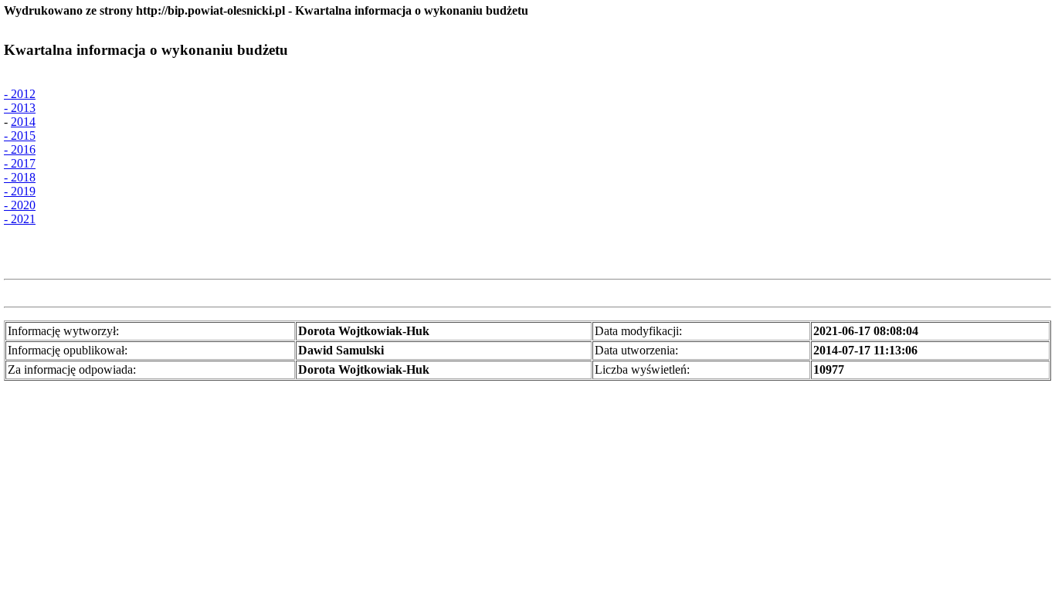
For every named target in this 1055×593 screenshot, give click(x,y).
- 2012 (20, 93)
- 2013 (20, 107)
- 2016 (20, 149)
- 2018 (20, 177)
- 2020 (20, 205)
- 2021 (20, 218)
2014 (23, 121)
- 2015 (20, 135)
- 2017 (20, 163)
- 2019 (20, 191)
